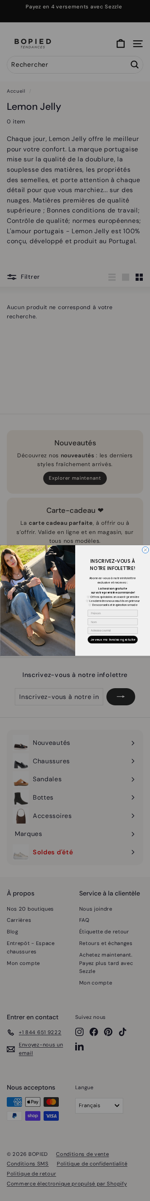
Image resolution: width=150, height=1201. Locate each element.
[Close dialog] (145, 550)
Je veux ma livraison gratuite (112, 639)
